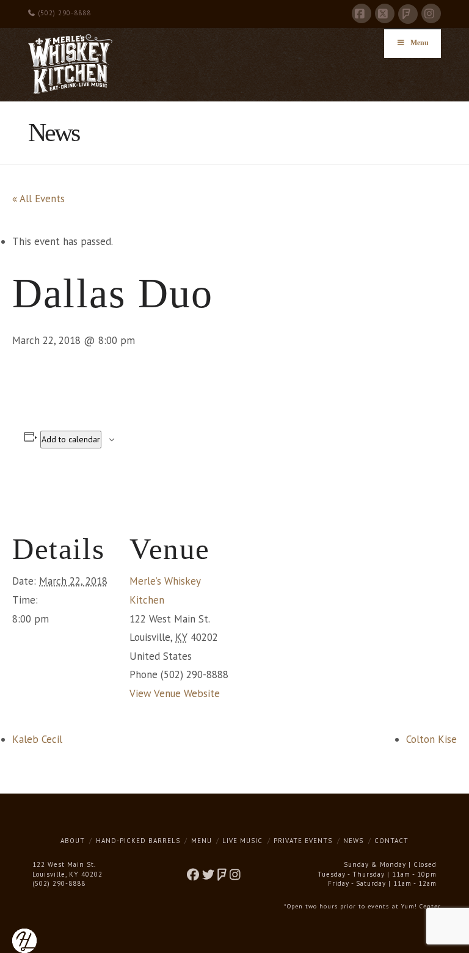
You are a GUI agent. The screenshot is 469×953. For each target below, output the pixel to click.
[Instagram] (431, 13)
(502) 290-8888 (63, 13)
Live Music (242, 840)
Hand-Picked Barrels (138, 840)
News (353, 840)
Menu (419, 42)
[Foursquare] (408, 14)
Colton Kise (431, 739)
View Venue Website (174, 693)
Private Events (303, 840)
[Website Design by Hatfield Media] (24, 939)
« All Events (38, 198)
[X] (384, 13)
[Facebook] (361, 13)
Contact (391, 840)
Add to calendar (71, 439)
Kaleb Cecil (37, 739)
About (72, 840)
